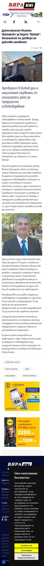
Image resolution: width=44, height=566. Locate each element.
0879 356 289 (6, 498)
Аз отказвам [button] (26, 550)
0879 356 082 (6, 492)
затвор (27, 369)
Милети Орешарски (11, 369)
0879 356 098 (6, 495)
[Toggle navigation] (5, 22)
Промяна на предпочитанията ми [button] (26, 556)
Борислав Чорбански (29, 376)
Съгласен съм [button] (26, 546)
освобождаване (10, 376)
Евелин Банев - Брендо (12, 362)
